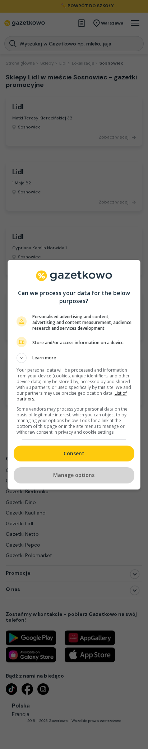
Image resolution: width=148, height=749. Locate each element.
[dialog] (74, 375)
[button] (74, 358)
